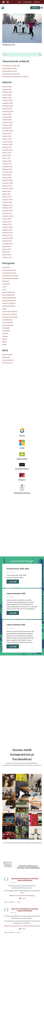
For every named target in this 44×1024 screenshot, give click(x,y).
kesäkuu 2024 (6, 98)
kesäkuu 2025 (6, 89)
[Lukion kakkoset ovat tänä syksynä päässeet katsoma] (8, 819)
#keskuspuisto (35, 926)
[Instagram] (8, 2)
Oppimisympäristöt (8, 303)
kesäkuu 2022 (6, 139)
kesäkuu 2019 (6, 197)
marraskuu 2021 (7, 150)
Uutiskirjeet (6, 328)
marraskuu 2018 (7, 216)
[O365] (22, 443)
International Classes (9, 270)
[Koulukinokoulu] (22, 465)
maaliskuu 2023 (7, 122)
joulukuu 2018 (7, 213)
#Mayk (11, 895)
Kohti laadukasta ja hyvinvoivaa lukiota (15, 77)
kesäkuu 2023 (6, 120)
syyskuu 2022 (6, 136)
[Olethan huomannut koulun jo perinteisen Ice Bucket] (35, 819)
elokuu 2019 (6, 194)
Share (18, 902)
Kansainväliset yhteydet (10, 276)
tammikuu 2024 (7, 106)
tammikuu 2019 (7, 211)
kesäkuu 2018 (6, 224)
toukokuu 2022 (7, 142)
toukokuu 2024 (7, 100)
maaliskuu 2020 (7, 180)
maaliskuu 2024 (7, 103)
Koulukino (5, 281)
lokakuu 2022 (6, 133)
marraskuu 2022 (7, 131)
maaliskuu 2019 (7, 205)
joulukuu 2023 (7, 109)
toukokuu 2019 (7, 200)
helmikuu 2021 (7, 169)
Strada (4, 309)
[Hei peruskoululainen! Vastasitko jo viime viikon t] (35, 832)
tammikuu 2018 (7, 238)
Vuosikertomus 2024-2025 (11, 74)
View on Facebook (9, 902)
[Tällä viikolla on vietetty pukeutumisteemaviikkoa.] (8, 793)
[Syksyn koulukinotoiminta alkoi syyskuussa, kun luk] (8, 832)
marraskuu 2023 (7, 111)
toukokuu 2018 (7, 227)
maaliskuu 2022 (7, 144)
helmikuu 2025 (7, 92)
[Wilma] (22, 430)
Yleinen (4, 339)
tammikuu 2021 (7, 172)
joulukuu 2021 (7, 147)
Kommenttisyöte (8, 360)
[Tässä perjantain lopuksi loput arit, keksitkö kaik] (35, 780)
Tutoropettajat (7, 320)
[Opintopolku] (22, 454)
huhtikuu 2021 (7, 164)
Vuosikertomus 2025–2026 (11, 66)
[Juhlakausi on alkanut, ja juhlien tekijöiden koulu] (8, 780)
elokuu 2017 (6, 252)
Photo (24, 898)
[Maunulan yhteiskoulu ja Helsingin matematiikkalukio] (7, 864)
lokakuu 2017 (6, 246)
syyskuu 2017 (6, 249)
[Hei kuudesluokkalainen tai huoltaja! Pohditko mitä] (22, 780)
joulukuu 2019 (7, 186)
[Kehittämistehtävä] (22, 487)
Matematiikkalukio (8, 292)
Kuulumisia (6, 284)
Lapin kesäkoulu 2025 (9, 71)
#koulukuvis (27, 926)
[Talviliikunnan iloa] (22, 15)
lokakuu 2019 (6, 191)
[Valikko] (42, 7)
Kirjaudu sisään (7, 354)
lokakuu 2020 (6, 175)
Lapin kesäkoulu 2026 (9, 68)
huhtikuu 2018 (7, 230)
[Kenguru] (22, 475)
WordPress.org (7, 363)
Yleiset (4, 342)
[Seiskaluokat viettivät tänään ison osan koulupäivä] (22, 832)
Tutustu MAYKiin (7, 322)
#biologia (32, 895)
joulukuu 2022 (7, 128)
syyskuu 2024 (6, 95)
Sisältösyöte (6, 357)
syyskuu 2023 (6, 117)
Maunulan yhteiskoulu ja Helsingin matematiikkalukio (24, 879)
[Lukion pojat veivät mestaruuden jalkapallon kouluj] (22, 806)
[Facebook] (3, 2)
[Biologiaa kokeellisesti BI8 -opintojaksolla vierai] (35, 793)
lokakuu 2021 (6, 153)
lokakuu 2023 (6, 114)
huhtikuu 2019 (7, 202)
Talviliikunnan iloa (8, 45)
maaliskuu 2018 (7, 233)
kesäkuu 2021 (6, 161)
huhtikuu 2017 (7, 257)
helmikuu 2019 (7, 208)
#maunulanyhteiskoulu (21, 895)
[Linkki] (2, 7)
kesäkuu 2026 (6, 87)
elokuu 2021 (6, 158)
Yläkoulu (5, 334)
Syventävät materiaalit (9, 317)
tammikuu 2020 (7, 183)
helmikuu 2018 (7, 235)
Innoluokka (6, 267)
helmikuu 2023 (7, 125)
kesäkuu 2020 (6, 178)
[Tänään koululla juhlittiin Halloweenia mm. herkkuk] (35, 806)
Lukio (4, 287)
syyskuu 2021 (6, 155)
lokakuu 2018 (6, 219)
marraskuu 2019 (7, 188)
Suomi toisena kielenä (9, 311)
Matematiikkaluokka (9, 298)
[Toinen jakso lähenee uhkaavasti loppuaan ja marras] (22, 793)
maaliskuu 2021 (7, 166)
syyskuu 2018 (6, 222)
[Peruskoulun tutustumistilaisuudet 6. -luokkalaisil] (8, 806)
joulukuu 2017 (7, 241)
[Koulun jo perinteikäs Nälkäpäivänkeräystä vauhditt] (22, 819)
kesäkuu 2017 (6, 255)
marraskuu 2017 (7, 244)
